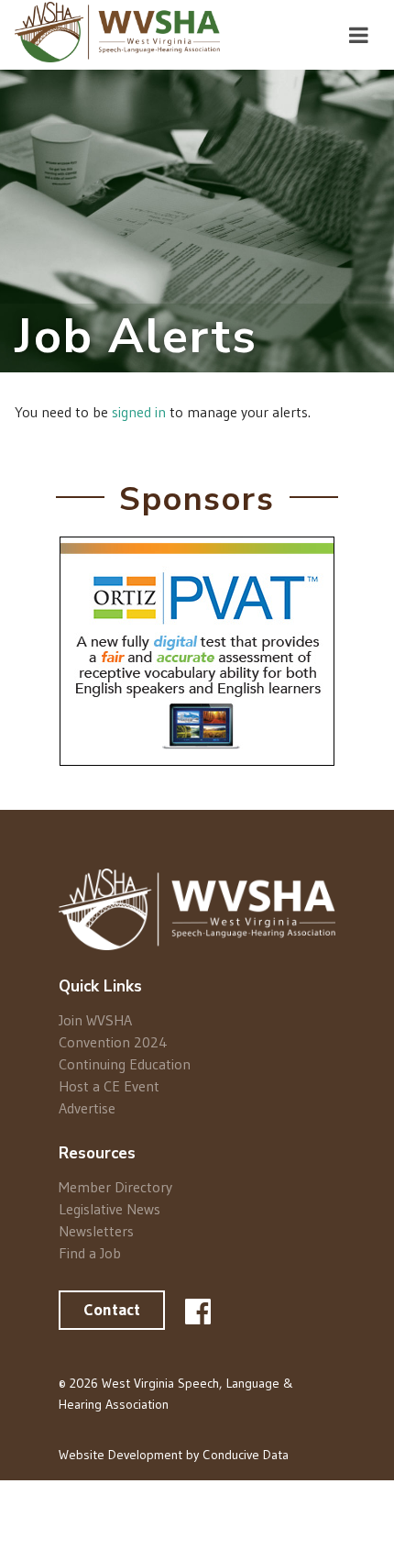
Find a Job (90, 1252)
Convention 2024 (113, 1042)
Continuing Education (125, 1064)
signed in (139, 412)
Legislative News (109, 1209)
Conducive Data (245, 1454)
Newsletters (96, 1231)
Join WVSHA (95, 1020)
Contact (111, 1310)
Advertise (87, 1107)
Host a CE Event (109, 1086)
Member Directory (115, 1187)
